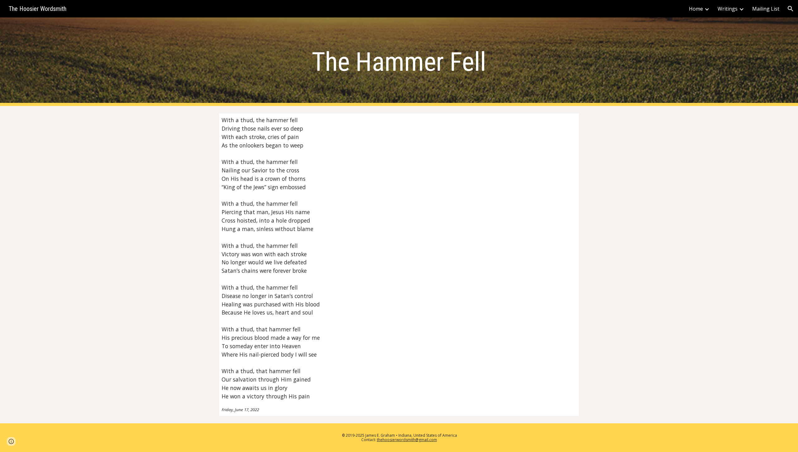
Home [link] (696, 8)
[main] (399, 62)
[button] (790, 8)
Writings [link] (728, 8)
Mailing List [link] (765, 8)
